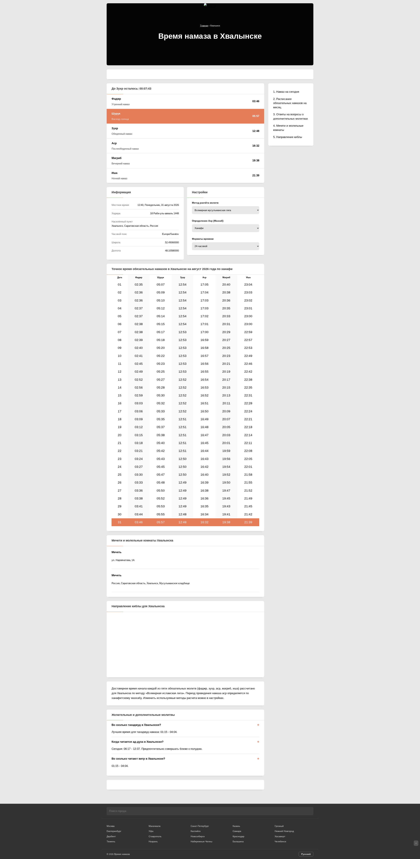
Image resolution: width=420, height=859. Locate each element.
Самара (237, 831)
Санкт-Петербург (200, 826)
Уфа (151, 831)
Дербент (111, 836)
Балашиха (238, 841)
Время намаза (122, 854)
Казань (236, 826)
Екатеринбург (114, 831)
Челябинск (280, 841)
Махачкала (154, 826)
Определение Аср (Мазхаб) (207, 220)
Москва (111, 826)
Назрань (153, 841)
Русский (306, 854)
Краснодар (238, 836)
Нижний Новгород (284, 831)
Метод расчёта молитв (205, 202)
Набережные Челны (201, 841)
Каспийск (195, 831)
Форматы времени (203, 239)
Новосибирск (198, 836)
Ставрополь (155, 836)
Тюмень (111, 841)
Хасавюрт (280, 836)
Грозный (279, 826)
